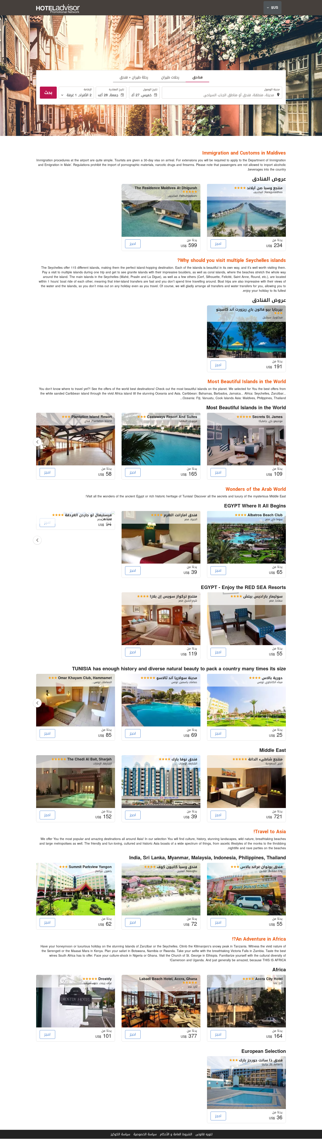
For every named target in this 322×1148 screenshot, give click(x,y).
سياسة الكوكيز (120, 1134)
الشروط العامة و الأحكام (176, 1134)
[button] (272, 7)
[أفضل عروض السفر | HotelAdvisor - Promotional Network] (58, 9)
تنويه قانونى (203, 1134)
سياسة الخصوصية (145, 1134)
